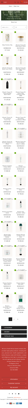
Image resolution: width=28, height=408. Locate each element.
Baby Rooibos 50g (7, 45)
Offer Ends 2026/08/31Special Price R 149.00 (8, 199)
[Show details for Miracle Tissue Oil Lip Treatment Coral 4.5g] (7, 110)
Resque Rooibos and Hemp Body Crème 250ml (7, 260)
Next (17, 319)
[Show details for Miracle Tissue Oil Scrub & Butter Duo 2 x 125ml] (21, 134)
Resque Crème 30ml (7, 189)
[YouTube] (19, 394)
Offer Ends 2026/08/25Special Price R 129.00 (21, 270)
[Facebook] (9, 394)
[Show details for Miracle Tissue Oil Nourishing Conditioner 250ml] (21, 110)
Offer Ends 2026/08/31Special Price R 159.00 (21, 128)
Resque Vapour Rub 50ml (21, 283)
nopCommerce (17, 397)
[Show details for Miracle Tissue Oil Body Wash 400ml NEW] (21, 61)
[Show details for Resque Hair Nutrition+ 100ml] (21, 204)
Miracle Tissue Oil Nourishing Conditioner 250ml (21, 118)
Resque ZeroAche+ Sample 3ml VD (21, 307)
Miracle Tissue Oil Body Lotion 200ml (7, 68)
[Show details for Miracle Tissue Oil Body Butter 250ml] (21, 38)
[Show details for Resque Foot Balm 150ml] (7, 204)
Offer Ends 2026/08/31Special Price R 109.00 (8, 104)
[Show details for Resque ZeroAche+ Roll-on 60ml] (7, 299)
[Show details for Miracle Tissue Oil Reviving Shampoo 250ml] (7, 134)
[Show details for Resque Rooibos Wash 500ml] (7, 276)
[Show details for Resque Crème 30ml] (7, 181)
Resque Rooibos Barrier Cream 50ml (20, 260)
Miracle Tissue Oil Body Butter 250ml (21, 45)
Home (10, 6)
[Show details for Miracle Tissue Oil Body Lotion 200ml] (7, 61)
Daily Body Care (19, 14)
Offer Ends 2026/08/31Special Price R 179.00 (8, 79)
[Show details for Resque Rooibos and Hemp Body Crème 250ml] (7, 251)
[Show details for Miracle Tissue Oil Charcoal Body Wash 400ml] (7, 85)
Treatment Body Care (14, 16)
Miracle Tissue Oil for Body (14, 18)
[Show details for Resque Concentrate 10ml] (21, 158)
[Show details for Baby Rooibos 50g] (7, 38)
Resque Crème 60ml (21, 189)
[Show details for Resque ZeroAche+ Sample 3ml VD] (21, 299)
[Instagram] (15, 394)
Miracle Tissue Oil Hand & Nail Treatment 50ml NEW (21, 93)
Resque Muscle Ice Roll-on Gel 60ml (21, 236)
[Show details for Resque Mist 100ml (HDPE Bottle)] (7, 227)
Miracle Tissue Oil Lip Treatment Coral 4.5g (7, 118)
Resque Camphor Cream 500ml (7, 166)
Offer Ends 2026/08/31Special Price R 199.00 (8, 221)
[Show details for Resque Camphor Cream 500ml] (7, 158)
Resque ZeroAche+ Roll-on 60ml (7, 307)
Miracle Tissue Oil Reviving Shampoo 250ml (7, 143)
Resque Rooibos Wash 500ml (7, 283)
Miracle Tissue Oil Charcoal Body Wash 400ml (7, 93)
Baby (11, 14)
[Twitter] (12, 394)
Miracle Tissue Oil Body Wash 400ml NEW (21, 69)
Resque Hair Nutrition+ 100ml (20, 212)
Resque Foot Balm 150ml (7, 212)
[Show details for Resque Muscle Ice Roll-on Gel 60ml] (21, 227)
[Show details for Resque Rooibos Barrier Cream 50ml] (21, 251)
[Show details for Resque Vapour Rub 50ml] (21, 276)
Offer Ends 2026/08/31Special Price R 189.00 (8, 246)
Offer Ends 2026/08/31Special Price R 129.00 (21, 246)
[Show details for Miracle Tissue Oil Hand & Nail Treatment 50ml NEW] (21, 85)
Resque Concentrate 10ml (21, 166)
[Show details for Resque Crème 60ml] (21, 181)
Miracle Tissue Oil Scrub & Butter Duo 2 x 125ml (21, 143)
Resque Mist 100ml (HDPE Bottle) (7, 236)
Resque (6, 14)
